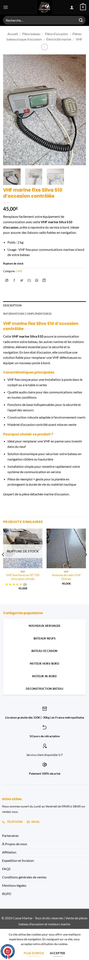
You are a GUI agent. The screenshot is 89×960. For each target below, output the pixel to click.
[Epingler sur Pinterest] (36, 280)
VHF (79, 39)
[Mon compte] (72, 7)
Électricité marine (58, 39)
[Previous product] (44, 47)
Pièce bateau (31, 34)
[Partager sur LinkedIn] (44, 280)
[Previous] (10, 110)
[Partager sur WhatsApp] (7, 280)
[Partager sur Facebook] (14, 280)
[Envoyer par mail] (29, 280)
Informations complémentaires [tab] (27, 313)
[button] (5, 7)
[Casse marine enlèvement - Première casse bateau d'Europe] (44, 7)
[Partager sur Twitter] (21, 280)
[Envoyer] (81, 20)
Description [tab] (12, 305)
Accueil (12, 34)
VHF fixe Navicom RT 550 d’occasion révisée (22, 576)
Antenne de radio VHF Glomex (66, 576)
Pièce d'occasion (56, 34)
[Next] (79, 110)
